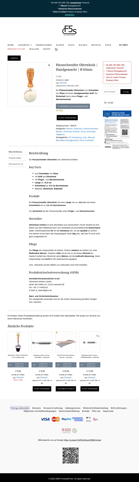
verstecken (69, 14)
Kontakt (85, 411)
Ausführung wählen (65, 389)
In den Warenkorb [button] (42, 389)
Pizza (83, 131)
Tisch (108, 45)
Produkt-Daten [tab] (15, 157)
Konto (46, 49)
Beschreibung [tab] (15, 151)
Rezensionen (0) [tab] (16, 163)
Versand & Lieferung (53, 408)
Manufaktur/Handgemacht (67, 140)
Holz (85, 137)
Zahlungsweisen (72, 408)
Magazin (34, 49)
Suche (126, 92)
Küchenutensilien (90, 128)
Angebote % (25, 45)
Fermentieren (44, 45)
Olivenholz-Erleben (71, 131)
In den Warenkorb (67, 118)
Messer (59, 131)
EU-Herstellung (75, 137)
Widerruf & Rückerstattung (95, 408)
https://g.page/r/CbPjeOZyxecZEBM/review (82, 439)
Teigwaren (60, 134)
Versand (63, 82)
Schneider (91, 131)
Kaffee (60, 45)
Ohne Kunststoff (86, 140)
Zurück (14, 58)
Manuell (91, 137)
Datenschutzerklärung (69, 411)
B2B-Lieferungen (119, 408)
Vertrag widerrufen (20, 408)
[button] (49, 65)
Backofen (78, 128)
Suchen (123, 45)
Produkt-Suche (16, 49)
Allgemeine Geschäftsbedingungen (40, 411)
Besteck (96, 45)
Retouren (36, 408)
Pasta (71, 45)
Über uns (96, 411)
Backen (83, 45)
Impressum (108, 411)
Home (11, 45)
